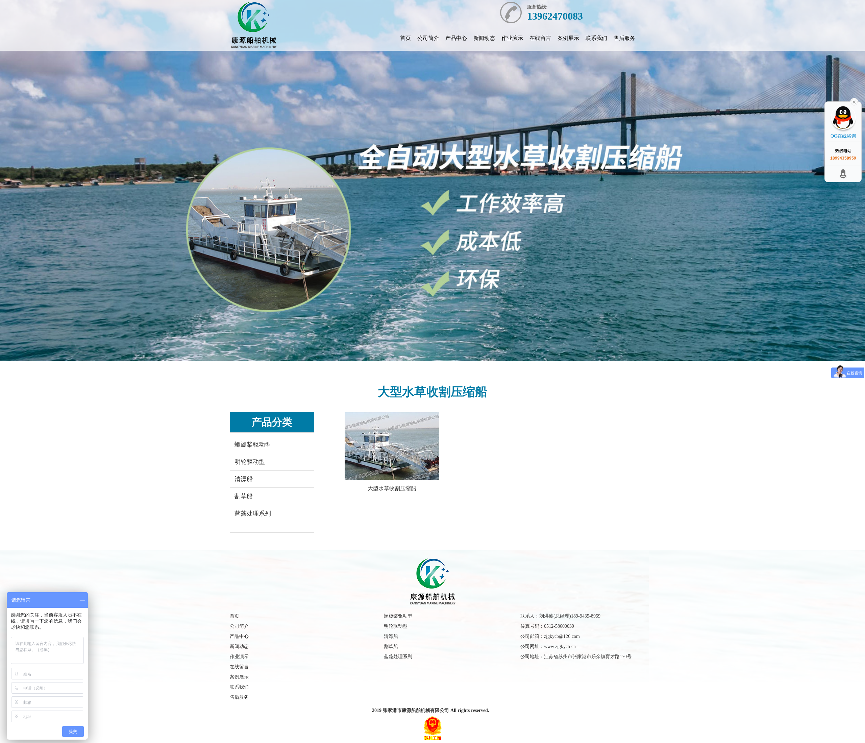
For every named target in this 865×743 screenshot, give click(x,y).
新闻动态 (484, 38)
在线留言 (540, 38)
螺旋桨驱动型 (252, 444)
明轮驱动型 (249, 461)
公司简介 (428, 38)
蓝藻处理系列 (252, 513)
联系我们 (596, 38)
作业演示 (512, 38)
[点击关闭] (854, 101)
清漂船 (243, 479)
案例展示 (568, 38)
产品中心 (456, 38)
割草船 (243, 496)
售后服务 (624, 38)
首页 (405, 38)
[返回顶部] (833, 174)
